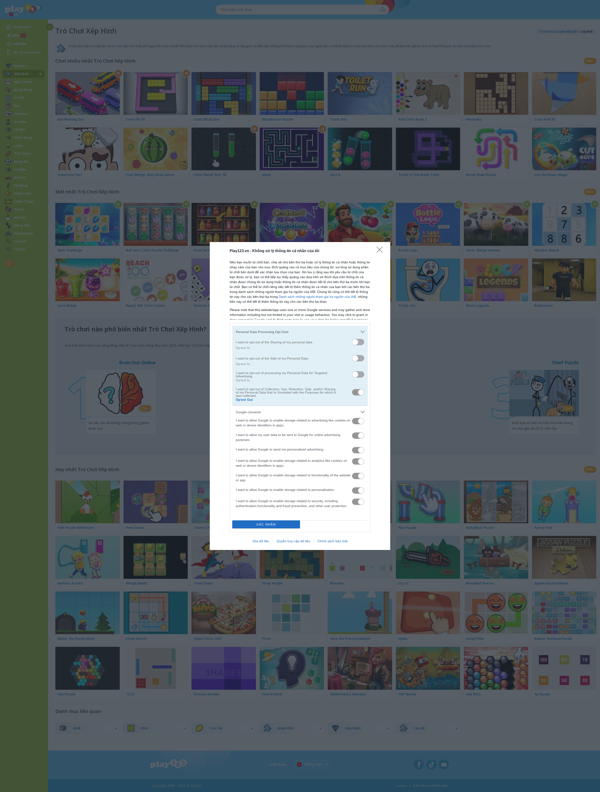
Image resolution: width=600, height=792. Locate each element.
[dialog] (300, 396)
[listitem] (300, 331)
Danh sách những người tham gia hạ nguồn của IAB (317, 297)
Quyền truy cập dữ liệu (293, 541)
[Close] (381, 251)
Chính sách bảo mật (333, 541)
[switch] (358, 342)
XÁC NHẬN (266, 524)
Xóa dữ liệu (260, 541)
